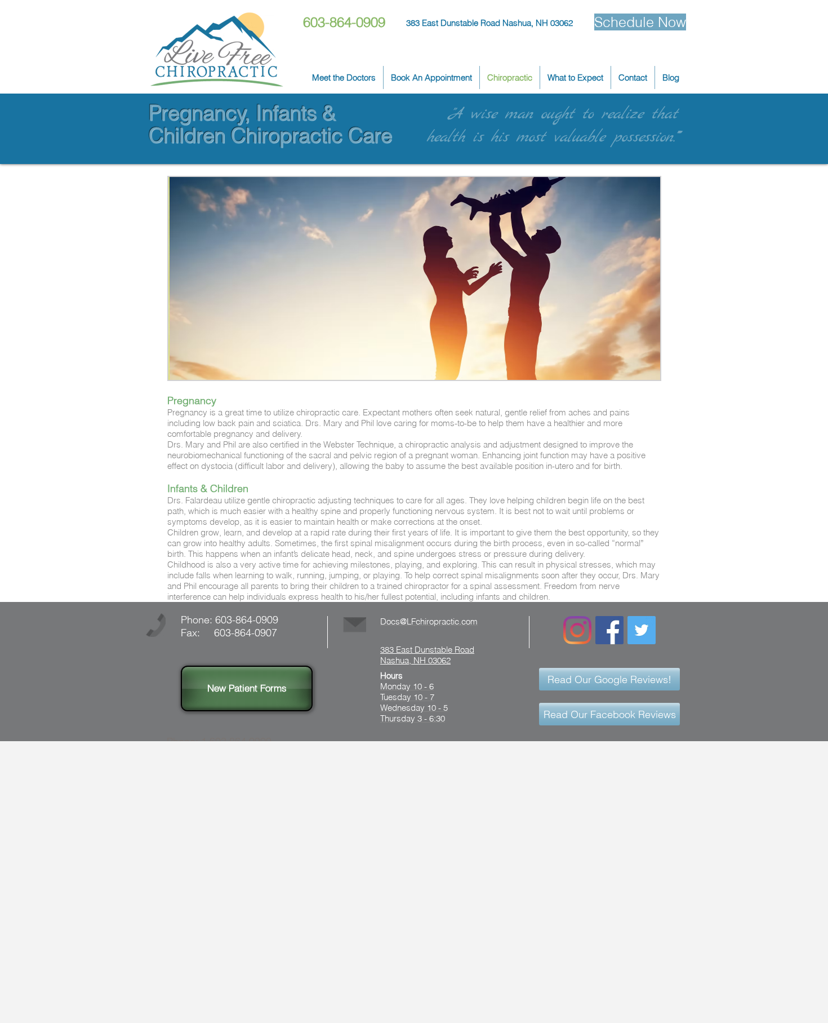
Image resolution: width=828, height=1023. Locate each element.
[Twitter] (641, 630)
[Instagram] (577, 630)
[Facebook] (609, 630)
